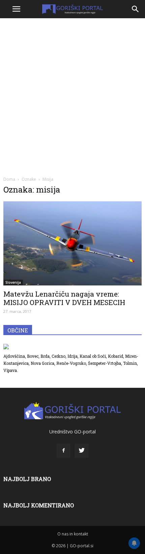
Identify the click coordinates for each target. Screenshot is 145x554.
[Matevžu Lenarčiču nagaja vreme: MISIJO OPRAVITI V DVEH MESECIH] (72, 243)
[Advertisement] (72, 96)
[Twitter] (81, 450)
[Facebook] (63, 450)
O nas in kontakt (72, 534)
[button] (135, 9)
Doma (9, 179)
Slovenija (13, 282)
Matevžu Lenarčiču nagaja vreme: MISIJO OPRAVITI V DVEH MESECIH (64, 298)
